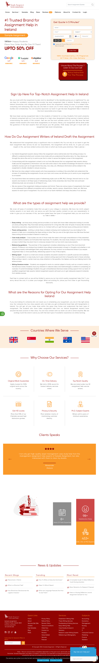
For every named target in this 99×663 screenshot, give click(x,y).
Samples (25, 12)
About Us (66, 12)
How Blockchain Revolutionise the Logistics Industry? (18, 591)
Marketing (85, 635)
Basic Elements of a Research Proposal (82, 587)
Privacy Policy (46, 618)
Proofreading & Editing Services (68, 623)
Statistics (84, 639)
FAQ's (29, 632)
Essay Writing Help (64, 625)
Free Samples (32, 628)
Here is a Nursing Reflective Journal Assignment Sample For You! (81, 593)
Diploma (58, 12)
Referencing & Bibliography (67, 635)
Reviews (47, 12)
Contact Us (76, 12)
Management (86, 623)
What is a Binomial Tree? (15, 585)
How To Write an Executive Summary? (50, 580)
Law (83, 628)
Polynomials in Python (14, 580)
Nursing (84, 625)
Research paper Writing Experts (68, 632)
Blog (32, 12)
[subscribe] (23, 643)
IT (82, 630)
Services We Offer (33, 623)
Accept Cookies (43, 660)
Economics (85, 621)
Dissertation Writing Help (66, 618)
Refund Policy (46, 621)
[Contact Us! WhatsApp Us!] (2, 314)
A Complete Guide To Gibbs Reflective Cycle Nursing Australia (82, 581)
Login (85, 12)
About (30, 621)
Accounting (85, 618)
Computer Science (87, 632)
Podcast (44, 639)
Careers (30, 625)
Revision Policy (46, 623)
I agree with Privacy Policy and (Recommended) (68, 45)
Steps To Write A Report (46, 585)
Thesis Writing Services (66, 621)
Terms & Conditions (47, 625)
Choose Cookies (56, 660)
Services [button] (15, 12)
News (38, 12)
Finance (84, 637)
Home (7, 12)
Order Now (72, 50)
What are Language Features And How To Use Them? (51, 591)
